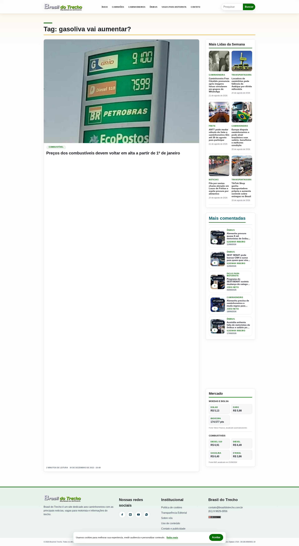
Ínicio (105, 7)
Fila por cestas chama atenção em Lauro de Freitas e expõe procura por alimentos (219, 188)
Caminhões (118, 7)
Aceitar (216, 537)
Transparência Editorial (174, 512)
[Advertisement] (230, 364)
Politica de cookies (171, 507)
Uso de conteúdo (170, 523)
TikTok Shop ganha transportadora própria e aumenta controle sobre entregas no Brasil (241, 190)
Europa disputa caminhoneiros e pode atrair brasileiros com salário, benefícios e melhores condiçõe (241, 137)
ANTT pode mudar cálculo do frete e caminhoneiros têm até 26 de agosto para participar (219, 134)
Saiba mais (172, 537)
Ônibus (153, 7)
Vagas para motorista (174, 7)
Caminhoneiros (136, 7)
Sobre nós (167, 518)
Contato (195, 7)
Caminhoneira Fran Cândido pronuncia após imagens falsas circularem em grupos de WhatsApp (219, 85)
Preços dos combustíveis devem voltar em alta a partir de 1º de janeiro (113, 153)
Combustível (56, 147)
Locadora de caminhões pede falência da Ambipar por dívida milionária (242, 83)
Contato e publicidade (173, 528)
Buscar (249, 6)
